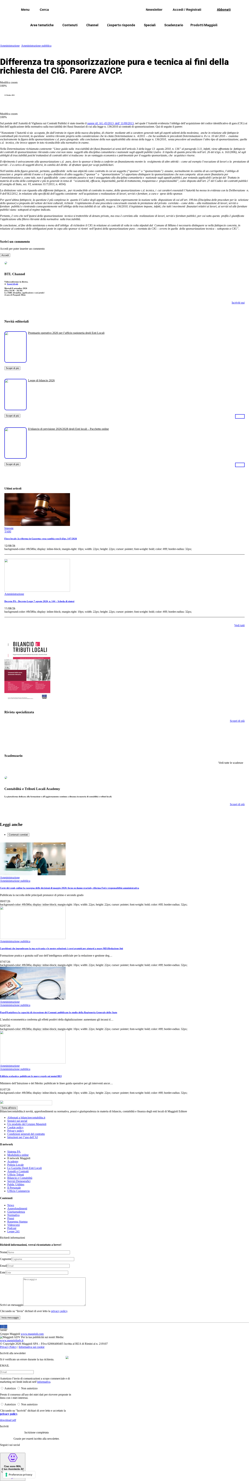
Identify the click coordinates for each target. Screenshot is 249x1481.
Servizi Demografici (18, 1181)
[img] (67, 1357)
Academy (12, 1161)
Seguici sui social (17, 1120)
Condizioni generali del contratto (26, 1133)
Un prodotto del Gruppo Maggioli (26, 1124)
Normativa (13, 1215)
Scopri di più (12, 284)
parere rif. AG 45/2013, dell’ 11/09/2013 (110, 123)
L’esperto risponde (121, 25)
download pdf (8, 1420)
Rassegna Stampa (17, 1221)
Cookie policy (15, 1127)
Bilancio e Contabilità (19, 1177)
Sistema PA (14, 1151)
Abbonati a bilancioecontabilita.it (26, 1117)
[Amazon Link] (240, 416)
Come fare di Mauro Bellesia (208, 34)
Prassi (10, 1218)
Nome (3, 1252)
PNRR (81, 34)
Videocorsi (13, 1224)
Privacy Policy (8, 1347)
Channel (92, 25)
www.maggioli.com (32, 1333)
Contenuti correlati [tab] (18, 834)
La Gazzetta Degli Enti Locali (24, 1168)
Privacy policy (15, 1130)
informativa (43, 1381)
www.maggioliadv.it (11, 1340)
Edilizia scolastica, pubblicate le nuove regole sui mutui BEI (31, 1076)
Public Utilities (15, 1184)
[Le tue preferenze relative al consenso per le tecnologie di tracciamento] (19, 1474)
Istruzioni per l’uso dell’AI (22, 1137)
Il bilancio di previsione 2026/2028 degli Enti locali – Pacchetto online (68, 428)
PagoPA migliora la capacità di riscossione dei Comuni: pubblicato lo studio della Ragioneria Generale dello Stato (58, 1012)
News (10, 1205)
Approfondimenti (17, 1208)
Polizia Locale (15, 1164)
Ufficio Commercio (18, 1191)
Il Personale (14, 1187)
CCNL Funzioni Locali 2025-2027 (115, 34)
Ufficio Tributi (15, 1174)
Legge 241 (13, 1231)
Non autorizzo (29, 1388)
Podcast (11, 1228)
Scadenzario (173, 25)
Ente (2, 1272)
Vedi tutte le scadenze (230, 762)
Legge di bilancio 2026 (41, 380)
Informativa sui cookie (31, 1347)
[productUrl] (15, 361)
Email (3, 1265)
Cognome (5, 1258)
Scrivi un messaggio (11, 1304)
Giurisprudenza (16, 1211)
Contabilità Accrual (55, 34)
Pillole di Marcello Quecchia (163, 34)
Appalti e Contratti (18, 1171)
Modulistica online (18, 1154)
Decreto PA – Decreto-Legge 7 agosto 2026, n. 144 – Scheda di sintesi (39, 601)
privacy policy (59, 1311)
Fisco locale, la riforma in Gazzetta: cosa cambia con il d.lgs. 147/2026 (40, 538)
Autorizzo (10, 1388)
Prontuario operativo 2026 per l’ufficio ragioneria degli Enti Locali (66, 332)
